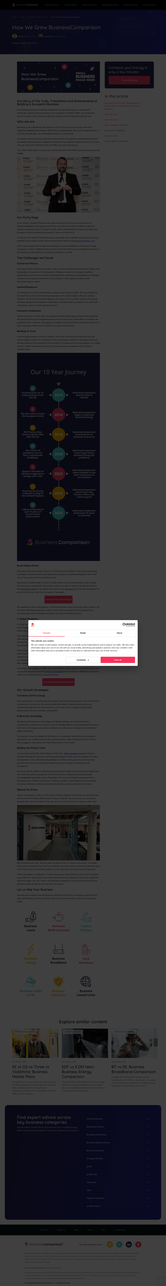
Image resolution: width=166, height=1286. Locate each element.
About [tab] (119, 633)
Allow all (117, 660)
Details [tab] (83, 633)
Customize (81, 660)
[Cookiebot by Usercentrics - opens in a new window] (124, 625)
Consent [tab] (46, 633)
